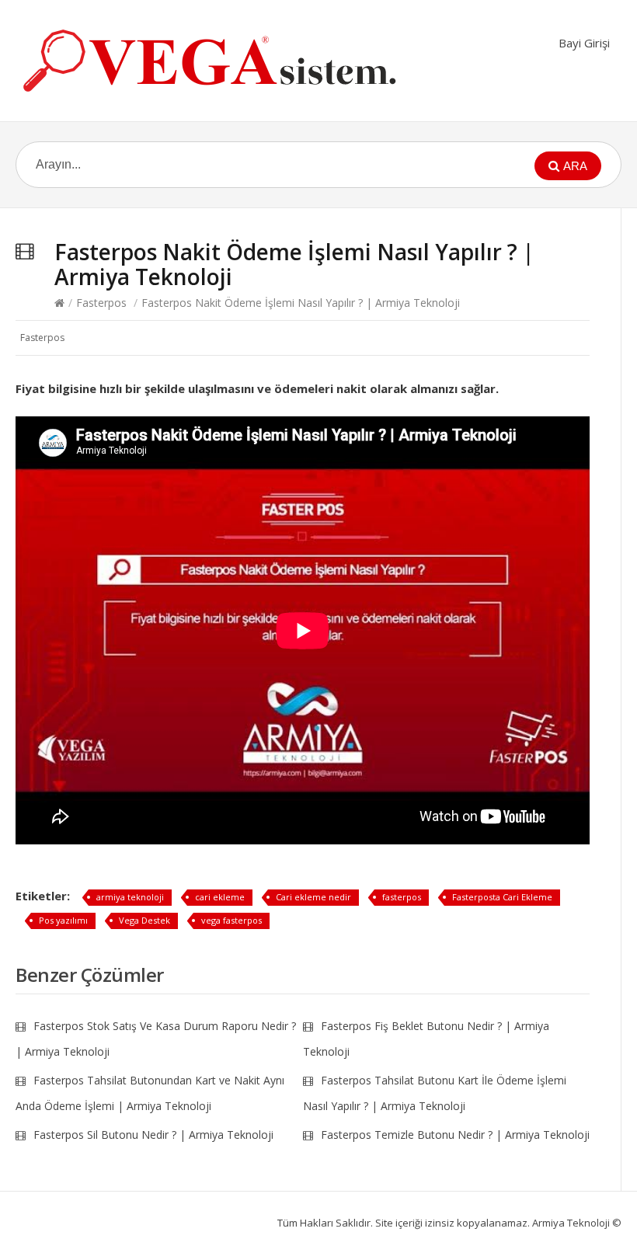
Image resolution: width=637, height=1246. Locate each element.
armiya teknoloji (130, 897)
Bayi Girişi (584, 42)
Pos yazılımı (63, 920)
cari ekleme (220, 897)
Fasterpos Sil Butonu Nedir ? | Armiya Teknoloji (153, 1134)
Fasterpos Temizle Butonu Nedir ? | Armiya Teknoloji (455, 1134)
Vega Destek (144, 920)
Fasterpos (101, 302)
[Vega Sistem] (210, 60)
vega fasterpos (231, 920)
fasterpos (401, 897)
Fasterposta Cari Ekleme (502, 897)
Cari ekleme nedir (313, 897)
